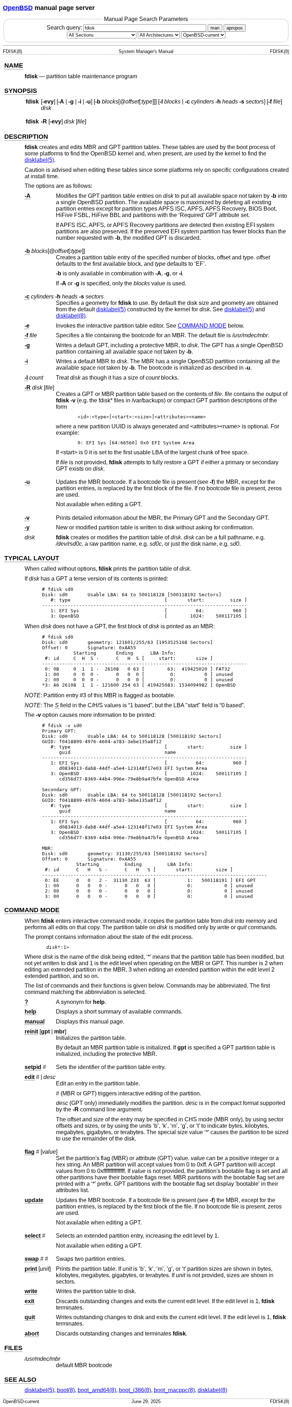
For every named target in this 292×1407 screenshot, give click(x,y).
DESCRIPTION (26, 136)
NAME (13, 65)
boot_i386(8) (135, 1390)
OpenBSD (18, 7)
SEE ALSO (20, 1379)
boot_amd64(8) (97, 1390)
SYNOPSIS (20, 90)
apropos (234, 28)
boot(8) (66, 1390)
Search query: (65, 28)
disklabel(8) (70, 316)
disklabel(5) (39, 160)
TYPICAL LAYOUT (31, 558)
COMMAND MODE (202, 326)
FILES (13, 1348)
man (214, 28)
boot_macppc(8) (174, 1390)
